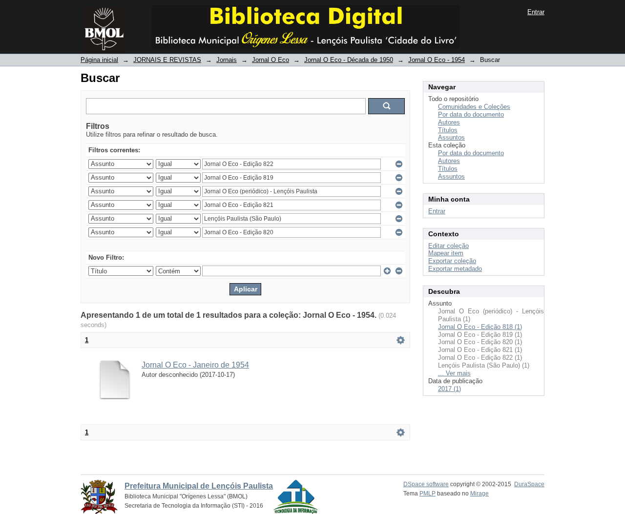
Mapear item (445, 253)
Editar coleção (448, 245)
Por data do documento (471, 114)
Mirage (479, 493)
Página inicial (99, 59)
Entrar (535, 12)
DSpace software (426, 484)
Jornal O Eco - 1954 (436, 59)
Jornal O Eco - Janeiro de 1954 (195, 365)
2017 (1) (449, 388)
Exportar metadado (455, 268)
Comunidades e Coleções (474, 106)
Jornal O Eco (270, 59)
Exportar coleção (452, 261)
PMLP (427, 493)
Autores (449, 122)
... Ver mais (454, 373)
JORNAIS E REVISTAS (167, 59)
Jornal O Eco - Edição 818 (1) (480, 326)
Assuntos (451, 137)
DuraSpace (529, 484)
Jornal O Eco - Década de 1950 (348, 59)
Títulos (448, 130)
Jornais (226, 59)
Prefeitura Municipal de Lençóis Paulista (199, 486)
